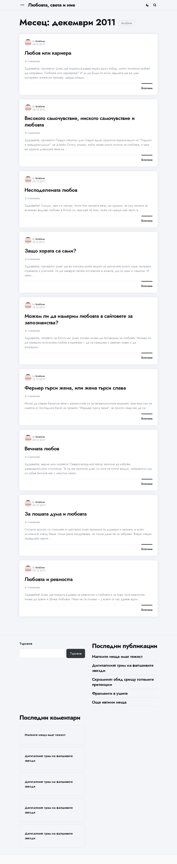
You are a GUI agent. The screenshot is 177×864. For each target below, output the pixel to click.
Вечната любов (42, 448)
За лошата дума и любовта (56, 514)
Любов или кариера (48, 53)
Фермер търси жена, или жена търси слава (75, 388)
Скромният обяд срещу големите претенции (123, 681)
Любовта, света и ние (51, 4)
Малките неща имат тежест (117, 656)
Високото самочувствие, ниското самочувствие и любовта (79, 121)
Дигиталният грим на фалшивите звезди (122, 667)
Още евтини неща (109, 702)
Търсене (25, 644)
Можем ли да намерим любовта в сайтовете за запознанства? (79, 319)
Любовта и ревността (49, 579)
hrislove (40, 41)
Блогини (146, 88)
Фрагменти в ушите (110, 693)
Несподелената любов (51, 190)
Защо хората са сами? (50, 251)
